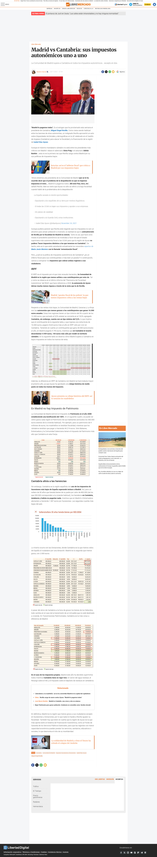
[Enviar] (109, 71)
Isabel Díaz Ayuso (81, 753)
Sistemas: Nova (43, 854)
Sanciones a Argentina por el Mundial (117, 0)
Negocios (79, 8)
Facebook (121, 852)
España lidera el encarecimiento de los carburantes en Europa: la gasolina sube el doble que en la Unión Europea (112, 466)
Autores (65, 852)
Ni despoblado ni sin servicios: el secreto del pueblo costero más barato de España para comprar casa (110, 450)
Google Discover (134, 852)
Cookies (44, 852)
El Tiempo (37, 791)
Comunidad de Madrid (49, 753)
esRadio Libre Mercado (68, 8)
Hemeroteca (38, 806)
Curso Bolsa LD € (88, 8)
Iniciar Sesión (154, 4)
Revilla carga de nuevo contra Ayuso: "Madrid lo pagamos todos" (58, 697)
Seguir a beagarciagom (47, 72)
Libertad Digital (62, 847)
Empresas (49, 8)
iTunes (145, 852)
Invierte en (57, 8)
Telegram (141, 852)
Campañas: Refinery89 (9, 854)
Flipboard (138, 852)
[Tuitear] (106, 71)
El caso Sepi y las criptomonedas (66, 0)
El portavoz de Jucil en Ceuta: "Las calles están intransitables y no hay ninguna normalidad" (82, 13)
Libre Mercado (36, 44)
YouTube (131, 852)
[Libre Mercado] (78, 4)
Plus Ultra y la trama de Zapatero (50, 0)
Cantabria (39, 753)
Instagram (128, 852)
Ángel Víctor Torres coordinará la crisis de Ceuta (31, 0)
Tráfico (36, 786)
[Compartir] (102, 71)
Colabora (147, 4)
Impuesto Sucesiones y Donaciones (66, 753)
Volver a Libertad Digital (121, 4)
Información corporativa (12, 852)
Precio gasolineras (37, 796)
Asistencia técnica (54, 852)
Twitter (124, 852)
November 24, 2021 (69, 223)
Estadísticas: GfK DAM (21, 854)
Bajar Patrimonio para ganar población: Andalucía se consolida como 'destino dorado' (63, 705)
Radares (36, 802)
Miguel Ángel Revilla (59, 130)
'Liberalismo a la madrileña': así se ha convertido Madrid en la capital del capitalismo (62, 694)
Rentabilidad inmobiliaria (102, 8)
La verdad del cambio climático (101, 0)
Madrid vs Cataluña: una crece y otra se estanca (57, 701)
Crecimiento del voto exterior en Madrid (84, 0)
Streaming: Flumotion (33, 854)
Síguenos (122, 71)
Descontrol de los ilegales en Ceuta (135, 0)
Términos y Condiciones (31, 852)
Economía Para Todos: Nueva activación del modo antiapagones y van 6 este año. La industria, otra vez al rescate (110, 458)
